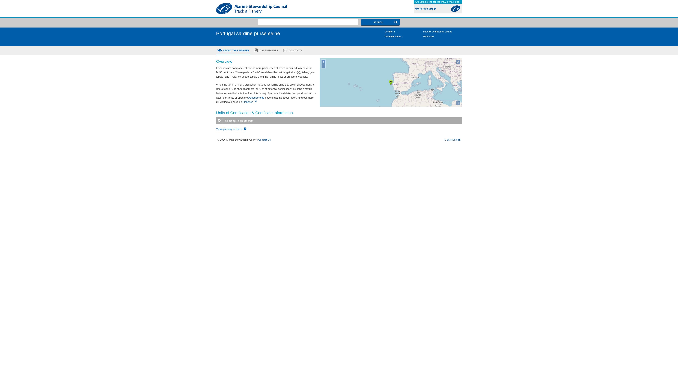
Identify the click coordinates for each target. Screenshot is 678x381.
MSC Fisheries (277, 8)
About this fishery (235, 50)
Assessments (268, 50)
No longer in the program (239, 120)
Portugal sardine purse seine (248, 33)
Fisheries (248, 101)
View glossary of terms (229, 129)
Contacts (295, 50)
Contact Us (264, 139)
